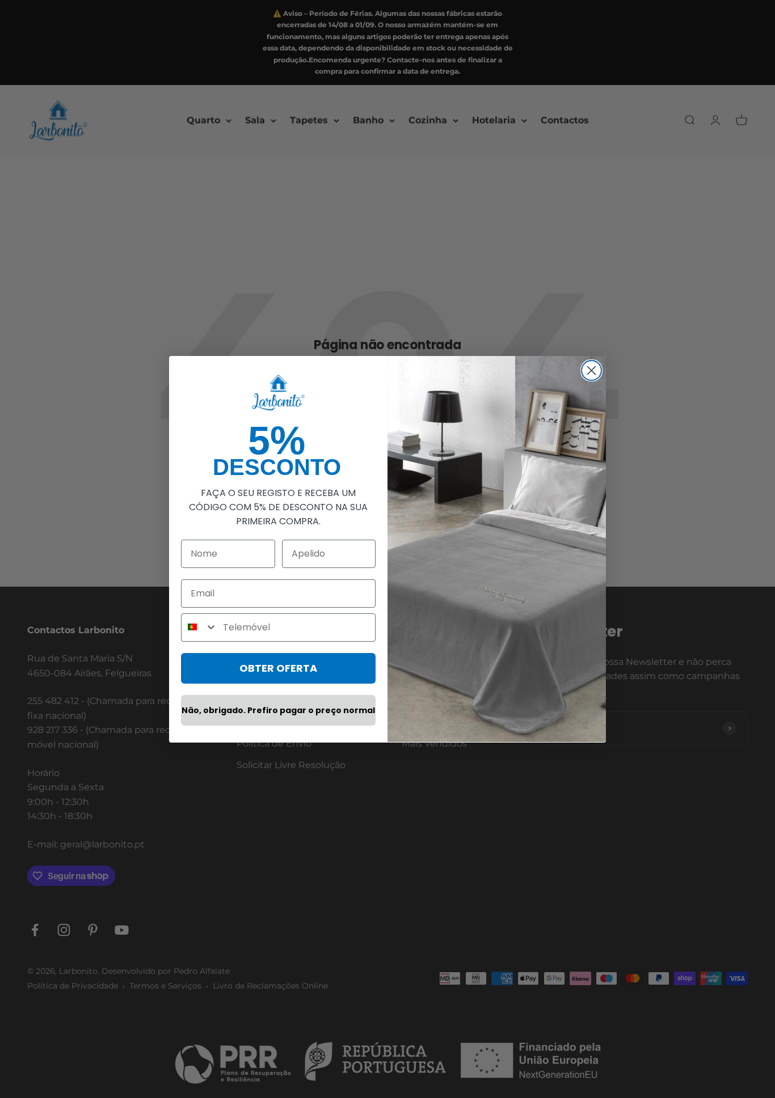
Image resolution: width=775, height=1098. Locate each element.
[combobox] (199, 627)
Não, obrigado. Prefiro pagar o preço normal (278, 709)
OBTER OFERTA (278, 667)
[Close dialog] (591, 370)
